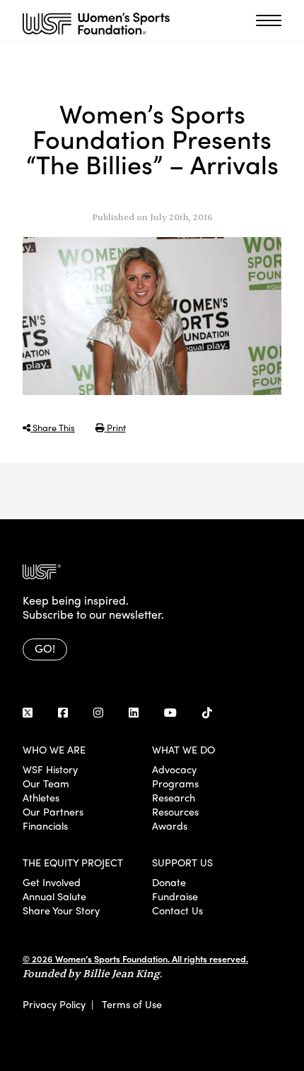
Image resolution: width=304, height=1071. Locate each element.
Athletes (41, 797)
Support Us (182, 862)
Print (115, 427)
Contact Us (177, 910)
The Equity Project (73, 862)
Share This (52, 427)
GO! (45, 648)
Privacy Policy (54, 1004)
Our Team (46, 783)
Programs (175, 783)
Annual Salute (54, 896)
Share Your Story (61, 910)
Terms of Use (132, 1004)
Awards (169, 825)
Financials (45, 825)
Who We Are (54, 749)
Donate (169, 882)
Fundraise (175, 896)
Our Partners (53, 811)
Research (173, 797)
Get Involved (52, 882)
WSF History (50, 769)
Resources (175, 811)
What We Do (183, 749)
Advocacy (174, 769)
